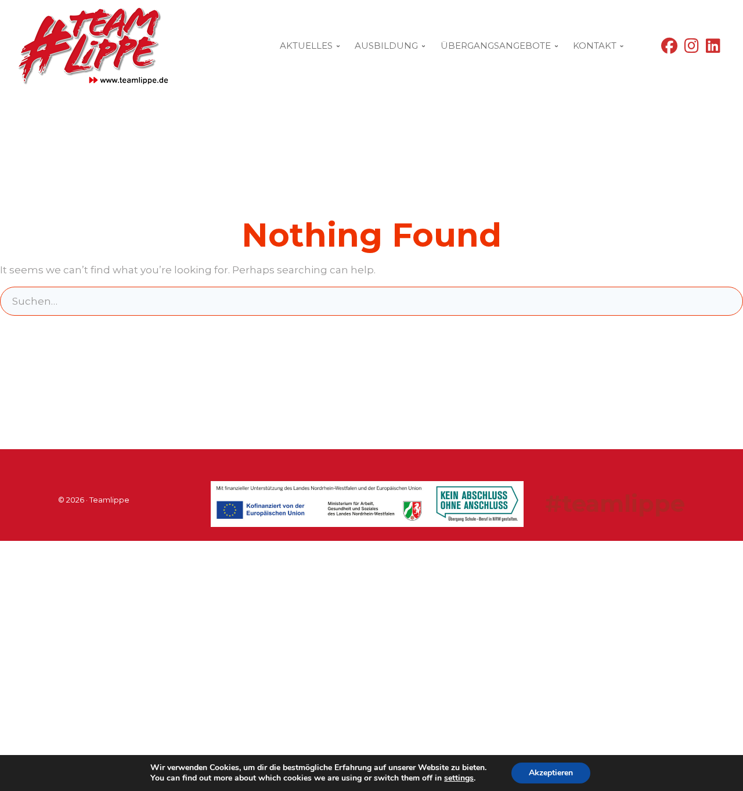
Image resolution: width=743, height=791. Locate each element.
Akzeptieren (551, 772)
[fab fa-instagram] (691, 48)
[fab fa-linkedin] (713, 48)
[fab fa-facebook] (669, 48)
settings (459, 778)
